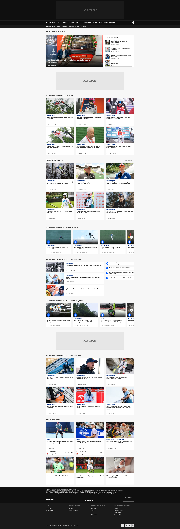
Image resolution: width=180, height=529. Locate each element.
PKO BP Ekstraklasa (118, 510)
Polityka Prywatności (73, 510)
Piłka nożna (94, 508)
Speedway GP (117, 514)
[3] (89, 500)
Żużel (92, 512)
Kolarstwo (93, 516)
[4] (90, 500)
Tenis (92, 510)
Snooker (93, 519)
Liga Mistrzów (117, 508)
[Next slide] (131, 237)
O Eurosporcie (49, 508)
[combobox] (128, 500)
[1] (85, 500)
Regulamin (71, 508)
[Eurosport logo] (51, 22)
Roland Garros (117, 512)
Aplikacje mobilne (50, 510)
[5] (92, 500)
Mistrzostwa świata (118, 519)
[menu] (128, 22)
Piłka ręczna (94, 514)
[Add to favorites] (65, 31)
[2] (87, 500)
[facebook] (122, 525)
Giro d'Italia (116, 516)
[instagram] (132, 525)
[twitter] (126, 525)
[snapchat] (129, 525)
